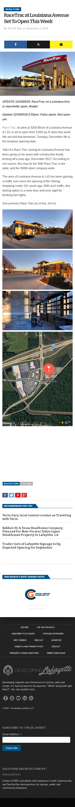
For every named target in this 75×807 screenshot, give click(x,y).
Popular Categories (53, 634)
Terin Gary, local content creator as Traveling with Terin (36, 517)
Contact (56, 646)
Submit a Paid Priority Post (29, 646)
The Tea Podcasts (46, 627)
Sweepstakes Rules (56, 653)
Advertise (56, 640)
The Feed (24, 627)
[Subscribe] (61, 44)
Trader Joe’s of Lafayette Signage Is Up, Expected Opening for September (31, 545)
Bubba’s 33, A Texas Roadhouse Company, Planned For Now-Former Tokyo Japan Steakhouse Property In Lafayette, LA (32, 531)
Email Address (12, 734)
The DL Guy (15, 28)
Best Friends (20, 640)
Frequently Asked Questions (24, 653)
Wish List (39, 640)
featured (26, 483)
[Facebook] (15, 44)
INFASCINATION (11, 774)
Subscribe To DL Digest (23, 634)
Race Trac (9, 127)
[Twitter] (38, 44)
